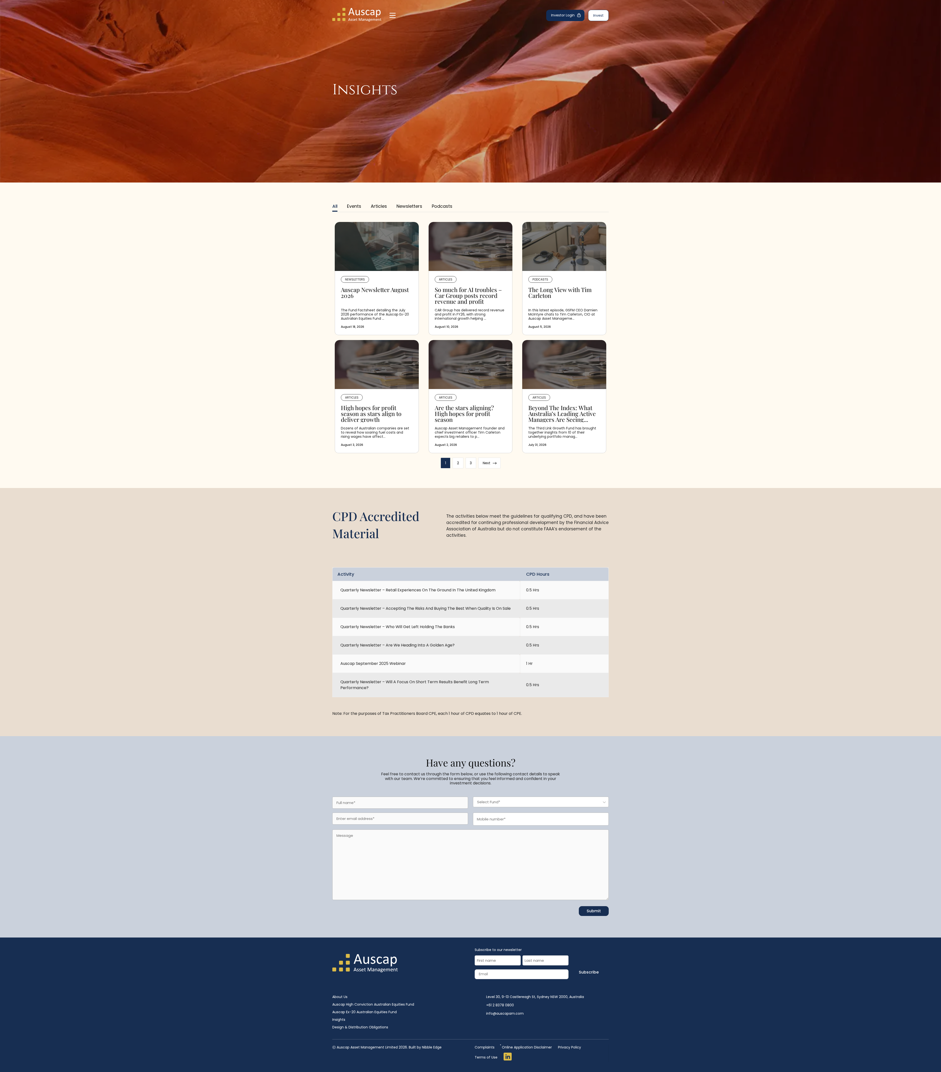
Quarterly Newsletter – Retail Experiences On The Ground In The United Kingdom (417, 590)
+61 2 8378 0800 (500, 1005)
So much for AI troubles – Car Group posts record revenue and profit (468, 295)
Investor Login (563, 15)
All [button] (334, 206)
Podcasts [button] (442, 206)
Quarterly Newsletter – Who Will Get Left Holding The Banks (397, 627)
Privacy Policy (569, 1047)
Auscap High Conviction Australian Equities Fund (373, 1004)
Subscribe (589, 972)
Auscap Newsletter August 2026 (375, 293)
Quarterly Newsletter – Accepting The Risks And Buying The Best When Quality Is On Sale (425, 608)
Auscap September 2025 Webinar (373, 663)
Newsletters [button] (409, 206)
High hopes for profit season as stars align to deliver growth (371, 413)
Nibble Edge (432, 1047)
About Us (339, 996)
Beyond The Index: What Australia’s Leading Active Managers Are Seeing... (562, 413)
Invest (598, 15)
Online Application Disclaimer (526, 1047)
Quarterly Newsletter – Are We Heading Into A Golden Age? (397, 645)
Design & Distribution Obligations (360, 1027)
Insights (338, 1019)
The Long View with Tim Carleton (560, 293)
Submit (594, 911)
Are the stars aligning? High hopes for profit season (464, 413)
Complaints (485, 1047)
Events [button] (354, 206)
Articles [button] (379, 206)
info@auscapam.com (505, 1013)
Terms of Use (486, 1057)
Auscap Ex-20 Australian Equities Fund (364, 1012)
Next (490, 463)
